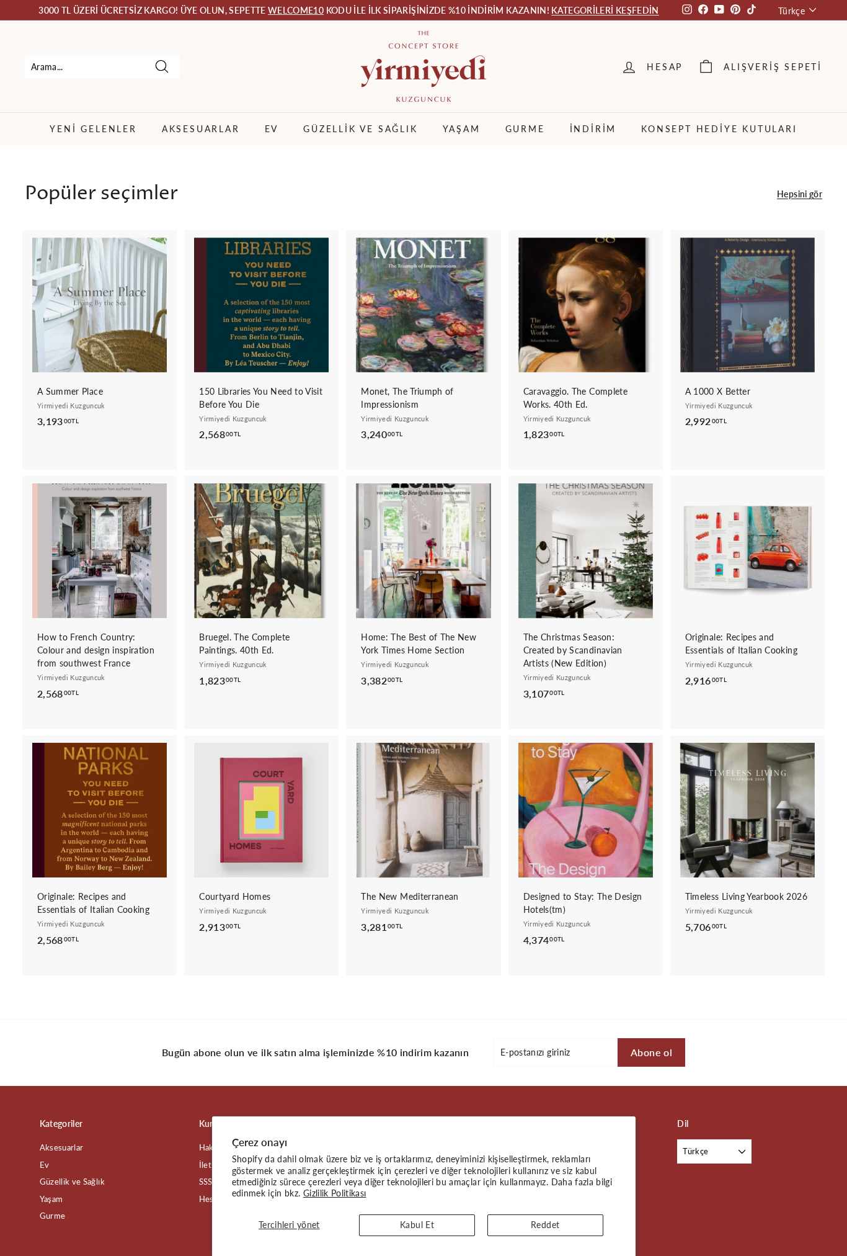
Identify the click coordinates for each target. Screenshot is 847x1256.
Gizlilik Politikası (334, 1193)
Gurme (525, 128)
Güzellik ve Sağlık (360, 128)
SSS (206, 1181)
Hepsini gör (799, 194)
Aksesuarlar (201, 128)
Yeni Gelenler (93, 128)
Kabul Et (417, 1224)
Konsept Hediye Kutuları (719, 128)
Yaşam (462, 128)
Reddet (545, 1224)
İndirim (593, 128)
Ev (272, 128)
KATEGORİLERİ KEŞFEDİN (605, 10)
